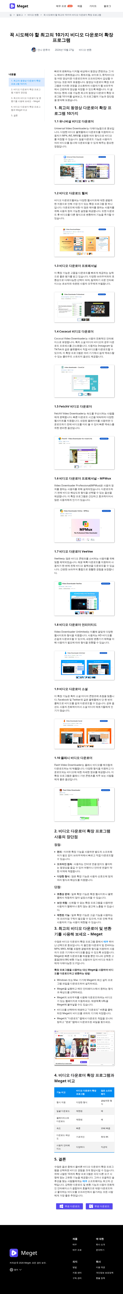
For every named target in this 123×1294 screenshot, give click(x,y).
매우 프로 (61, 6)
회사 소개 (100, 1244)
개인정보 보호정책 (104, 1272)
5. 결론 (14, 115)
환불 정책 (100, 1278)
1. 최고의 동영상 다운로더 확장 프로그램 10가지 (25, 82)
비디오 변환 (33, 14)
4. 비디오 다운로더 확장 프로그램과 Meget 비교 (25, 108)
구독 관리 (77, 1278)
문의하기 (100, 1249)
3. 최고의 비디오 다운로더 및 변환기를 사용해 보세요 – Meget (26, 100)
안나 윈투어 (44, 49)
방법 (75, 1267)
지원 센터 (77, 1272)
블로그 (107, 6)
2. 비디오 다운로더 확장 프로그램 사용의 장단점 (25, 91)
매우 (106, 941)
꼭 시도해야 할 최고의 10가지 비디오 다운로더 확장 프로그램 (72, 14)
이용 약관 (100, 1267)
